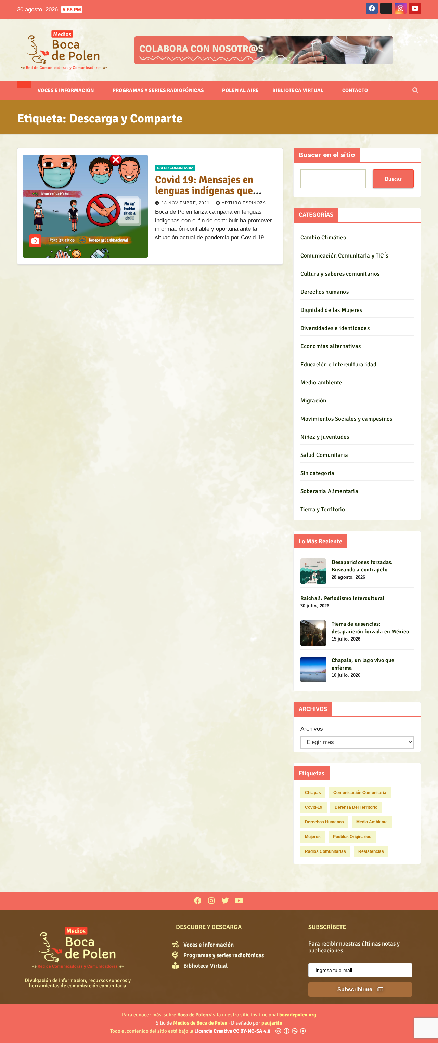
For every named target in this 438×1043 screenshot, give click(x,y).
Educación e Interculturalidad (338, 364)
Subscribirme (355, 989)
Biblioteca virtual (298, 90)
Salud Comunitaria (175, 168)
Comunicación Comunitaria (359, 792)
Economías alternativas (330, 346)
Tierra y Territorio (322, 509)
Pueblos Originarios (352, 836)
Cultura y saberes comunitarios (340, 273)
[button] (415, 90)
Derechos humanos (324, 291)
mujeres (313, 836)
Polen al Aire (240, 90)
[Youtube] (239, 901)
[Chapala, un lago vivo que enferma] (313, 669)
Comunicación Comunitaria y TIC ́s (344, 255)
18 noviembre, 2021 (186, 203)
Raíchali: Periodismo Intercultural (342, 598)
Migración (313, 400)
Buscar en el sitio (327, 155)
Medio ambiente (321, 382)
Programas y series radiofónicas (159, 90)
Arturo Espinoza (244, 203)
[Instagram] (211, 901)
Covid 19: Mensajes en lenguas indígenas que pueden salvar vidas (204, 190)
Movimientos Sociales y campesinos (346, 418)
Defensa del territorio (356, 807)
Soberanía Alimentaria (329, 491)
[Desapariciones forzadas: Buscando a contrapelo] (313, 571)
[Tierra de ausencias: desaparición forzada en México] (313, 633)
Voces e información (66, 90)
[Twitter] (225, 901)
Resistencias (371, 851)
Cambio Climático (323, 237)
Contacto (355, 90)
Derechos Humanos (324, 822)
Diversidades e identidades (335, 328)
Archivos (311, 729)
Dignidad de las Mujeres (331, 310)
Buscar (393, 178)
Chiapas (313, 792)
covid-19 (313, 807)
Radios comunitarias (325, 851)
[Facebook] (198, 901)
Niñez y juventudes (324, 436)
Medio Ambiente (372, 822)
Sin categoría (317, 473)
